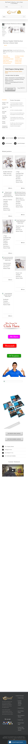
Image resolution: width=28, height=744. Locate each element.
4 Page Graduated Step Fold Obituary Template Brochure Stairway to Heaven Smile (19, 177)
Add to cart (10, 89)
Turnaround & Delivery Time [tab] (5, 127)
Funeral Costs (20, 720)
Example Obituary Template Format (20, 703)
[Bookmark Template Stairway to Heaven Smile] (7, 295)
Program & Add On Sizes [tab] (5, 103)
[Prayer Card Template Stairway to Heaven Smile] (20, 264)
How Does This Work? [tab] (5, 108)
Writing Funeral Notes (21, 723)
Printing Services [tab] (3, 122)
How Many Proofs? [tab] (4, 112)
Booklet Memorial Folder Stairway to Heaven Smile (7, 173)
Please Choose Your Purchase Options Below (13, 72)
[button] (14, 446)
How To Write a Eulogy (21, 711)
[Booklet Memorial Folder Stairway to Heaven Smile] (7, 162)
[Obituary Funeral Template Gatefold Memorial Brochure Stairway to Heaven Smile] (7, 194)
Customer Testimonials (18, 737)
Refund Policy (5, 737)
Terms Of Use (10, 737)
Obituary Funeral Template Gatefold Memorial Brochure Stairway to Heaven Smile (7, 205)
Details (11, 188)
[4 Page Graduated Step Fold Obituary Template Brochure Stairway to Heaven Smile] (20, 162)
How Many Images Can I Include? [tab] (4, 117)
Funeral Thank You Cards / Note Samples (21, 729)
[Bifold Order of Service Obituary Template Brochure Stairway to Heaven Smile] (20, 194)
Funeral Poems (21, 708)
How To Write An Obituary (21, 716)
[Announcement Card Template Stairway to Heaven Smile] (7, 259)
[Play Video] (12, 470)
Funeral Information (20, 695)
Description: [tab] (4, 99)
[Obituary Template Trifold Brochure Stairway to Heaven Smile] (13, 24)
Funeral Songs (20, 698)
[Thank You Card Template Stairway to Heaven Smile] (20, 222)
